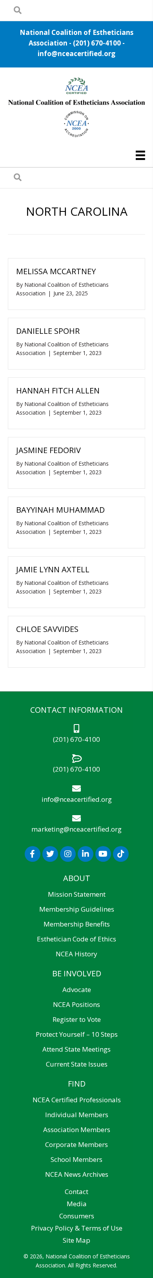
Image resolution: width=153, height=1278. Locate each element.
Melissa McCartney (56, 271)
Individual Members (76, 1114)
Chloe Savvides (47, 629)
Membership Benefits (77, 923)
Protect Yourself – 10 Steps (77, 1034)
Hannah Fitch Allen (58, 390)
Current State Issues (76, 1064)
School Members (76, 1159)
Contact (76, 1191)
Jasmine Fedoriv (48, 450)
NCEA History (76, 953)
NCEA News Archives (76, 1174)
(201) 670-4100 (97, 42)
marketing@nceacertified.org (76, 829)
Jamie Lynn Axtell (52, 569)
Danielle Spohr (48, 331)
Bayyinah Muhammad (60, 509)
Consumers (76, 1216)
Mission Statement (77, 894)
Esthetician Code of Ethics (76, 938)
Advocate (76, 989)
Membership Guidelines (76, 909)
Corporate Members (76, 1144)
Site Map (76, 1240)
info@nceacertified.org (76, 53)
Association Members (76, 1129)
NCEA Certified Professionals (77, 1099)
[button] (32, 854)
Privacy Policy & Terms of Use (76, 1228)
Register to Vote (77, 1019)
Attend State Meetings (76, 1049)
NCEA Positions (76, 1004)
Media (77, 1204)
